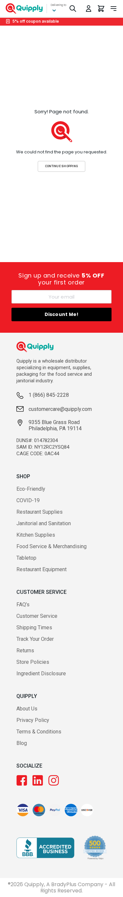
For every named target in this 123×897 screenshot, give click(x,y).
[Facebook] (21, 780)
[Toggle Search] (73, 8)
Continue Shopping (61, 166)
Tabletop (26, 558)
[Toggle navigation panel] (113, 8)
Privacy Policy (32, 720)
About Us (26, 709)
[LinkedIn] (37, 780)
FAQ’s (23, 604)
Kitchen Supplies (35, 535)
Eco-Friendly (30, 489)
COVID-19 (28, 500)
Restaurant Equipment (41, 569)
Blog (21, 743)
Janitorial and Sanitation (43, 523)
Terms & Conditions (38, 732)
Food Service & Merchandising (51, 546)
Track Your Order (35, 639)
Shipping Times (34, 627)
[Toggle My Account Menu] (88, 8)
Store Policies (32, 662)
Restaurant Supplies (39, 512)
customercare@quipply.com (60, 409)
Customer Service (36, 616)
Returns (25, 650)
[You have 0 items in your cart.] (101, 8)
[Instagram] (53, 780)
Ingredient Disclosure (41, 673)
